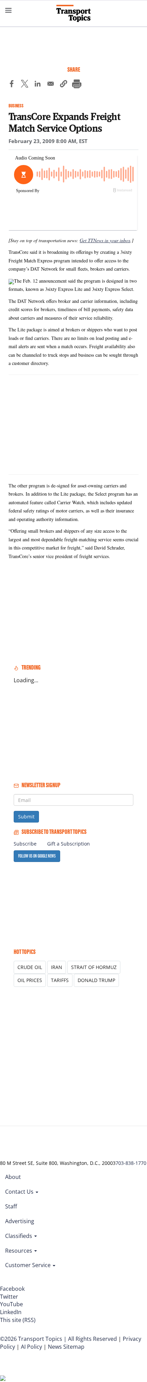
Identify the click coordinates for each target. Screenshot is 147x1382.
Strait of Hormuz (94, 967)
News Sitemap (66, 1346)
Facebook (12, 1288)
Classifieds (19, 1236)
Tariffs (60, 980)
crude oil (29, 967)
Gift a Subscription (68, 843)
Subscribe (25, 843)
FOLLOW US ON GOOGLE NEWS (37, 856)
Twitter (9, 1296)
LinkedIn (11, 1312)
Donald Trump (96, 980)
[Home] (73, 13)
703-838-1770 (131, 1163)
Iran (56, 967)
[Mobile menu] (8, 10)
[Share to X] (24, 85)
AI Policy (31, 1346)
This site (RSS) (18, 1320)
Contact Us (20, 1191)
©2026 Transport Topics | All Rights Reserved (58, 1339)
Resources (19, 1250)
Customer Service (28, 1265)
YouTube (11, 1304)
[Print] (76, 85)
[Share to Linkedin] (37, 85)
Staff (11, 1206)
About (13, 1177)
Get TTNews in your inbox (105, 240)
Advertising (19, 1221)
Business (16, 106)
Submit (26, 816)
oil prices (29, 980)
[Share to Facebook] (11, 85)
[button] (63, 85)
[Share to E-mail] (50, 85)
